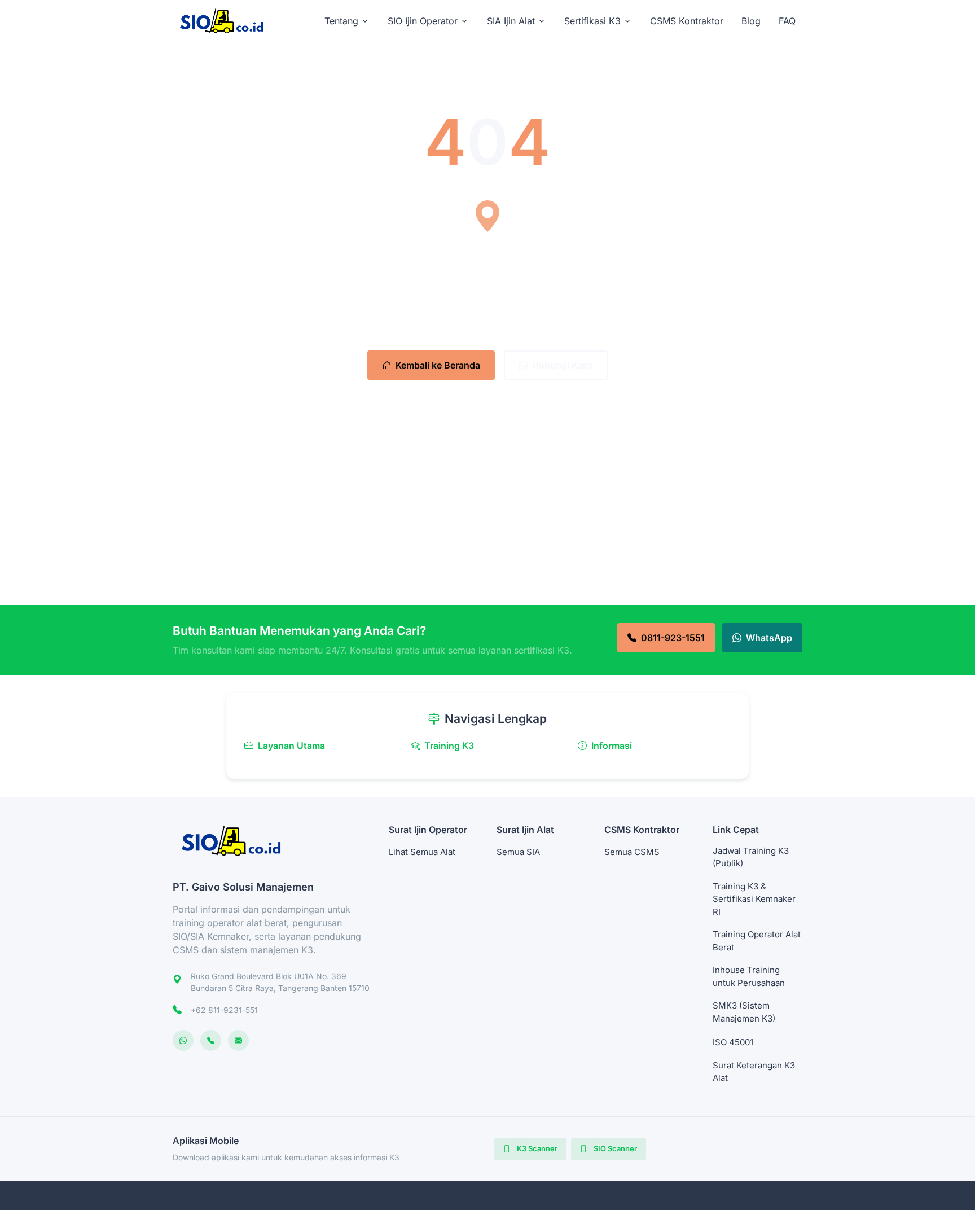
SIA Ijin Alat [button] (511, 21)
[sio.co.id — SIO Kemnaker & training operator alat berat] (227, 21)
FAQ (787, 21)
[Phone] (210, 1040)
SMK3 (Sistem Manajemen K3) (744, 1012)
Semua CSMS (632, 852)
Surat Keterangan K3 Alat (754, 1072)
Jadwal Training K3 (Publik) (751, 857)
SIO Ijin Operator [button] (423, 21)
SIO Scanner (614, 1148)
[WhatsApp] (183, 1040)
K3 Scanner (536, 1148)
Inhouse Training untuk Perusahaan (749, 976)
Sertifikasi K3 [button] (592, 21)
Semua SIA (518, 852)
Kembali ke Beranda (438, 365)
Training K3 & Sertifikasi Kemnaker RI (754, 899)
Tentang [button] (341, 21)
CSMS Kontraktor (686, 21)
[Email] (238, 1040)
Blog (751, 21)
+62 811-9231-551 (224, 1010)
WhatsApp (769, 637)
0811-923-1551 (673, 637)
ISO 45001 (733, 1042)
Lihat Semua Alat (422, 852)
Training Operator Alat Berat (757, 941)
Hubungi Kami (562, 365)
